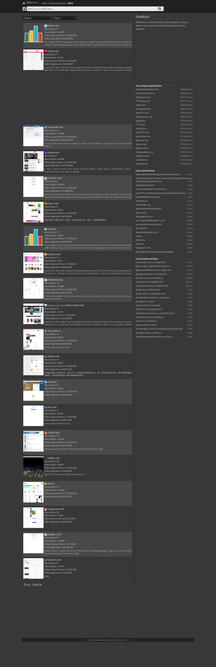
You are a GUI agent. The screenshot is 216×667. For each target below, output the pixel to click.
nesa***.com (142, 112)
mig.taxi (140, 243)
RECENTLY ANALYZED (57, 3)
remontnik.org (143, 204)
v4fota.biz (140, 239)
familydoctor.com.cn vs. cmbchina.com (155, 313)
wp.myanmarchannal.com (149, 224)
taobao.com (54, 254)
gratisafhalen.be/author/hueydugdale (154, 251)
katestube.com (143, 136)
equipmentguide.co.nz (147, 232)
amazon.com (54, 178)
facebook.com (55, 127)
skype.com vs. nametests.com (151, 293)
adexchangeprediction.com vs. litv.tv (154, 336)
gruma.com (141, 228)
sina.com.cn (54, 330)
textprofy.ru (142, 200)
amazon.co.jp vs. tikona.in (148, 332)
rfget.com (140, 104)
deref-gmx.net (143, 97)
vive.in (139, 236)
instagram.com (55, 509)
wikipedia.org (55, 279)
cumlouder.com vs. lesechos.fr (151, 262)
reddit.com (53, 432)
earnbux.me (142, 163)
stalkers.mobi (142, 155)
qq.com (51, 228)
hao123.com (54, 559)
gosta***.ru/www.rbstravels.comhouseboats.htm (160, 193)
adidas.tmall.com (74, 305)
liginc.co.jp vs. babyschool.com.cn (152, 266)
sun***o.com (142, 132)
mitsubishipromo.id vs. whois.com (153, 297)
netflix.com (53, 458)
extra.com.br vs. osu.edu (148, 305)
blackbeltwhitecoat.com (148, 196)
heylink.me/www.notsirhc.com (151, 188)
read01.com (141, 159)
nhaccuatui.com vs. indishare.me (152, 285)
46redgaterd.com (144, 216)
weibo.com (53, 356)
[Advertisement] (77, 98)
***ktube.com (143, 101)
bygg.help (140, 120)
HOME (44, 3)
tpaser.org (141, 144)
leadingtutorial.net (145, 185)
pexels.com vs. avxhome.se (149, 277)
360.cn (51, 483)
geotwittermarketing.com (148, 208)
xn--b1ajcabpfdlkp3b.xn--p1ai (150, 220)
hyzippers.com (143, 247)
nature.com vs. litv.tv (146, 324)
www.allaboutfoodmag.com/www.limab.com (158, 174)
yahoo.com (53, 152)
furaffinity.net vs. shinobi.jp (149, 317)
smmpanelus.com (145, 152)
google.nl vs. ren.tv (145, 301)
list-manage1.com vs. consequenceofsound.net (159, 328)
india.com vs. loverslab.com (149, 281)
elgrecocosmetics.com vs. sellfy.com (153, 269)
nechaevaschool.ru (145, 93)
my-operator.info (144, 116)
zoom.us (52, 381)
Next (36, 584)
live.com (52, 407)
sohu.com (52, 203)
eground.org (142, 140)
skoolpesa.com (143, 108)
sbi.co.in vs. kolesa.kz (146, 320)
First (27, 584)
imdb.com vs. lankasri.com (149, 309)
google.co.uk (54, 534)
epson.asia (141, 212)
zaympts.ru (141, 128)
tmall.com (53, 51)
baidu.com (53, 25)
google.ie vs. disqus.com (148, 289)
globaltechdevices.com (147, 89)
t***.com (140, 124)
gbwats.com (142, 147)
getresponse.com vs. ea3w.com (151, 274)
